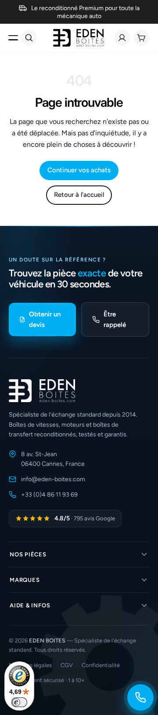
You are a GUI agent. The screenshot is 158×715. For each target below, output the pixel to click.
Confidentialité (101, 665)
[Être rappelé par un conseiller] (140, 697)
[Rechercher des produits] (29, 38)
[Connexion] (122, 38)
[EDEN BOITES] (78, 38)
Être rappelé (115, 319)
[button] (79, 554)
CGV (67, 665)
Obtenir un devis (45, 319)
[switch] (19, 702)
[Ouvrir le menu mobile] (13, 37)
